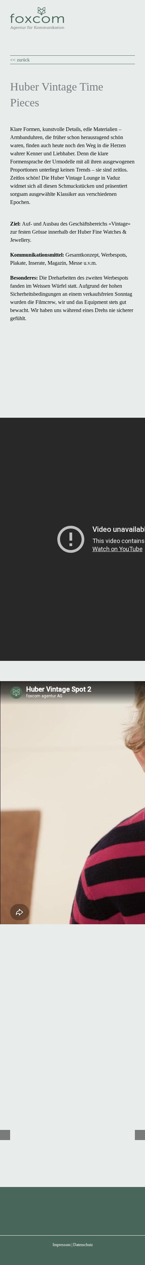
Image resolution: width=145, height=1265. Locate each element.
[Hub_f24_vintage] (72, 872)
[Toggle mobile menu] (132, 10)
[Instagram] (82, 1210)
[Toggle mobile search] (120, 10)
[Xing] (100, 1210)
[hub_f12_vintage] (72, 962)
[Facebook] (45, 1210)
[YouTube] (63, 1210)
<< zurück (20, 59)
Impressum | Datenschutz (73, 1244)
